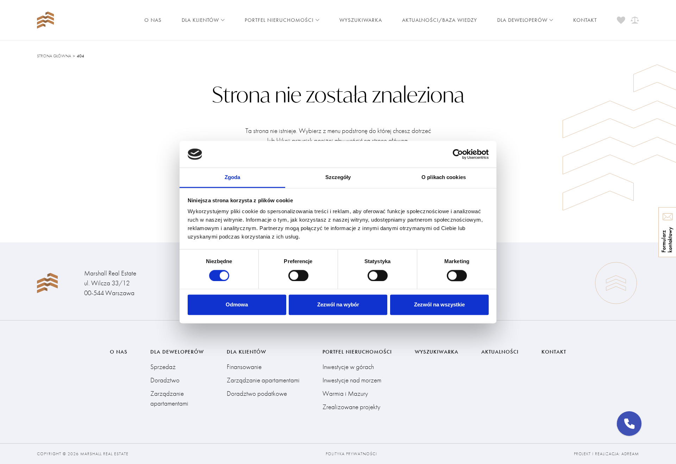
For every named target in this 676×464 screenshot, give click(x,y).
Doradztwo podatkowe (257, 393)
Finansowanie (244, 366)
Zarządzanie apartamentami (169, 398)
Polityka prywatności (351, 454)
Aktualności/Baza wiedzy (439, 20)
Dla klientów (200, 20)
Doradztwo (165, 380)
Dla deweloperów (522, 20)
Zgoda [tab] (232, 177)
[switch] (298, 275)
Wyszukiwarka (360, 20)
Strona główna (54, 56)
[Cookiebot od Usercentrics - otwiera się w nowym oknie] (458, 154)
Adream (630, 454)
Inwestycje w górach (348, 366)
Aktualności (500, 351)
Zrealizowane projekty (351, 406)
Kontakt (585, 20)
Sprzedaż (163, 366)
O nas (153, 20)
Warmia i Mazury (345, 393)
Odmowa (237, 305)
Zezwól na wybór (338, 305)
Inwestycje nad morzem (352, 380)
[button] (629, 423)
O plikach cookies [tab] (443, 177)
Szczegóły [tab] (338, 177)
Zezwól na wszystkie (439, 305)
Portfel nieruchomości (279, 20)
